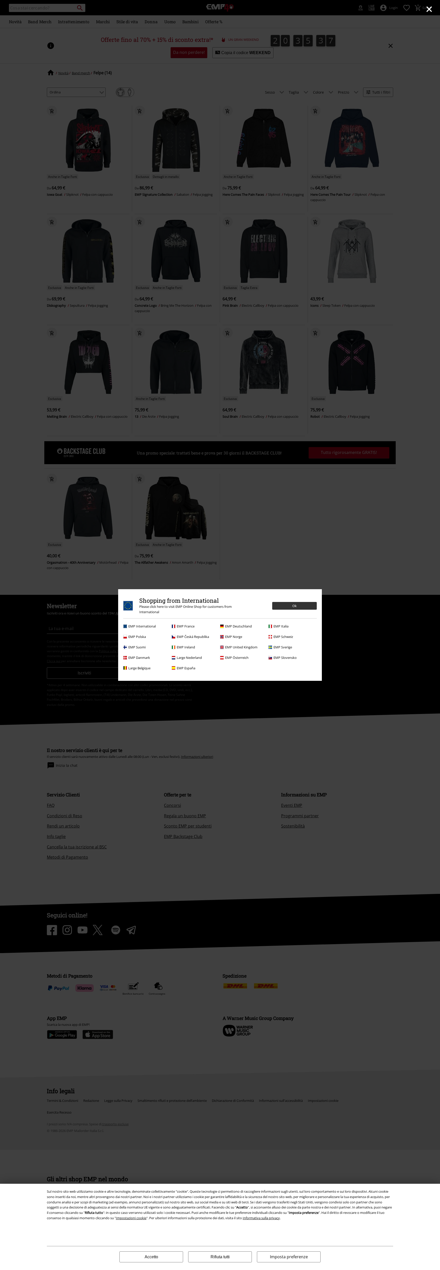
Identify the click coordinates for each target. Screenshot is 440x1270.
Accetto (151, 1257)
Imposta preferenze (289, 1257)
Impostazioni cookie (131, 1218)
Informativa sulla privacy (261, 1218)
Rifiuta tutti (220, 1257)
